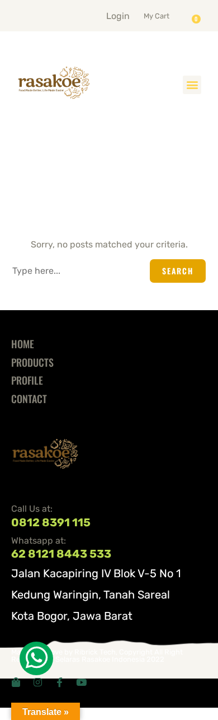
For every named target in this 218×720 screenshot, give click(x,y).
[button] (170, 13)
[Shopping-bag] (16, 682)
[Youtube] (81, 682)
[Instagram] (37, 682)
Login (118, 16)
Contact (29, 398)
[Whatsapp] (36, 658)
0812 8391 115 (51, 522)
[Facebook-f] (59, 682)
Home (22, 343)
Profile (27, 380)
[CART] (199, 15)
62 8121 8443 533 (61, 553)
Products (32, 362)
